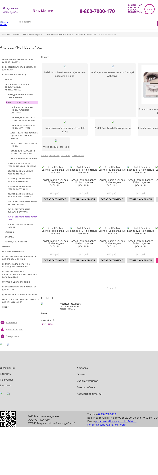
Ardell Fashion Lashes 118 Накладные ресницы (55, 243)
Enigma (9, 79)
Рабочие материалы (13, 251)
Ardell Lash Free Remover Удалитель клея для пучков (24, 135)
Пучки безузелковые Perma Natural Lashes (22, 202)
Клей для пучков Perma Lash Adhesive (20, 96)
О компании (7, 368)
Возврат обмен (86, 387)
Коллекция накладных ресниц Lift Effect (22, 126)
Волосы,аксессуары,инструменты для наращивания (20, 300)
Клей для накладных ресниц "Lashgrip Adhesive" (21, 110)
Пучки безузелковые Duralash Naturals (19, 210)
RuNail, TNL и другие (16, 242)
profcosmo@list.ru (106, 421)
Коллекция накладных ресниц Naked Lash (20, 179)
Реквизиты (6, 379)
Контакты (5, 373)
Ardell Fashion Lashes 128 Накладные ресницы (140, 243)
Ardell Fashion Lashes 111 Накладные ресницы (83, 182)
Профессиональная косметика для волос (19, 68)
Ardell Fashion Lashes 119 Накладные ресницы (83, 243)
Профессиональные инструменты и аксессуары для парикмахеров (19, 274)
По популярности (50, 155)
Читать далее (47, 324)
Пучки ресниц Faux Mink (23, 158)
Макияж (6, 246)
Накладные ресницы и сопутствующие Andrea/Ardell (17, 87)
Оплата (81, 374)
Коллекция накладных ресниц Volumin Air (22, 152)
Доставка (82, 368)
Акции (5, 307)
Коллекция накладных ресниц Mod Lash (20, 172)
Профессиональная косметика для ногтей (19, 288)
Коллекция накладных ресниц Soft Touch (20, 187)
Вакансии (5, 385)
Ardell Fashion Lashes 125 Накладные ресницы (112, 243)
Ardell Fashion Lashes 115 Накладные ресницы (140, 182)
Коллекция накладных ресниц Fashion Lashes (22, 118)
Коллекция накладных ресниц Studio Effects (20, 195)
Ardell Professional (19, 102)
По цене (65, 155)
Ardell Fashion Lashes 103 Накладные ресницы (55, 182)
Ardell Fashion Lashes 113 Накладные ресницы (112, 182)
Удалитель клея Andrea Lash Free (20, 225)
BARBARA (9, 237)
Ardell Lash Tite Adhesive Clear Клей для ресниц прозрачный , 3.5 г (70, 306)
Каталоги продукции (89, 393)
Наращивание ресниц (14, 74)
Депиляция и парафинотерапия (19, 294)
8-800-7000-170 (107, 414)
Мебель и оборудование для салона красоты (17, 60)
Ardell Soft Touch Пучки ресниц (23, 144)
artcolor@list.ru (127, 421)
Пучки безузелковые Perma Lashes (22, 218)
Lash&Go (9, 232)
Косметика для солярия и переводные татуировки (16, 265)
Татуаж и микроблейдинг (16, 282)
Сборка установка (87, 381)
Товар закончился (55, 199)
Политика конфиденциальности (106, 424)
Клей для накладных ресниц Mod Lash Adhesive (22, 164)
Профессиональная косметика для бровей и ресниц (19, 257)
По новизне (78, 155)
